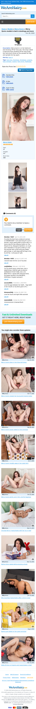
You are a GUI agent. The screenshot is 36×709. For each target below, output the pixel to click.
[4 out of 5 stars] (23, 66)
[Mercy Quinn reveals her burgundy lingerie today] (18, 379)
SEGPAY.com (7, 702)
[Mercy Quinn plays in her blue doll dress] (18, 346)
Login (19, 230)
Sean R (10, 57)
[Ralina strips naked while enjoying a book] (18, 548)
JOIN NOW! (31, 22)
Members (23, 677)
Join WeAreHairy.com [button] (13, 321)
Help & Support (14, 674)
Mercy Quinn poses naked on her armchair (14, 429)
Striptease (23, 60)
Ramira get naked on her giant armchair (13, 631)
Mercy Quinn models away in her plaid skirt (14, 463)
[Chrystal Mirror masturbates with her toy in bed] (18, 514)
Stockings (16, 60)
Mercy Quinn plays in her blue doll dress (14, 362)
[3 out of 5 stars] (21, 66)
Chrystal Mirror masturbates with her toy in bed (16, 530)
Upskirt (14, 61)
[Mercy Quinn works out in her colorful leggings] (18, 480)
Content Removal (18, 704)
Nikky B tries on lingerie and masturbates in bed (16, 665)
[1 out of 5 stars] (17, 66)
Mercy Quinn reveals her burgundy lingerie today (16, 396)
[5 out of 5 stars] (25, 66)
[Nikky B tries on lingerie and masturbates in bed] (18, 649)
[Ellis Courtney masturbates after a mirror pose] (18, 581)
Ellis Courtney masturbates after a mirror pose (15, 598)
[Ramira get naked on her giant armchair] (18, 615)
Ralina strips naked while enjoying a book (14, 564)
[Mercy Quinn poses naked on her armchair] (18, 413)
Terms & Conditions (25, 674)
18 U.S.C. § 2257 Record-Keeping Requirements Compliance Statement (18, 681)
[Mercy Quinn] (18, 117)
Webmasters (15, 677)
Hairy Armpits (7, 61)
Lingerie (29, 60)
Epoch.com (11, 699)
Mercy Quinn (19, 29)
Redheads (28, 61)
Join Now (28, 230)
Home (4, 29)
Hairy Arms (20, 61)
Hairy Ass (9, 60)
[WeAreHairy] (18, 687)
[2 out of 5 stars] (19, 66)
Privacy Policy (6, 677)
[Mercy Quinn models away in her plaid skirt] (18, 447)
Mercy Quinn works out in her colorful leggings (16, 497)
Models (10, 29)
